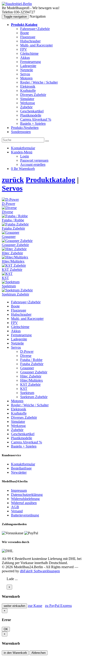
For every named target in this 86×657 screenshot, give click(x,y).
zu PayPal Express (58, 606)
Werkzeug (27, 103)
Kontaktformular (23, 464)
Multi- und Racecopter (36, 45)
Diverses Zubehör (33, 95)
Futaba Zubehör (31, 364)
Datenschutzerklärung (27, 495)
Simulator (27, 99)
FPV (23, 49)
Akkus (25, 58)
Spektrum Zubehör (33, 397)
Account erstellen (32, 164)
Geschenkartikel (32, 111)
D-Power (26, 351)
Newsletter (19, 472)
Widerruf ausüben (24, 503)
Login (24, 156)
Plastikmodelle (30, 115)
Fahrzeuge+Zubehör (35, 29)
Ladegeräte (28, 66)
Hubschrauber (30, 41)
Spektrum (27, 393)
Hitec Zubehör (30, 376)
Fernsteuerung (30, 62)
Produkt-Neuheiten (25, 128)
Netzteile (26, 70)
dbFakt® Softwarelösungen (40, 571)
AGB (15, 507)
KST (23, 389)
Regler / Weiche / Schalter (39, 82)
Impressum (19, 490)
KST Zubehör (30, 384)
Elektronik (27, 86)
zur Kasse (35, 606)
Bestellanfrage (21, 468)
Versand (17, 511)
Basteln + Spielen (33, 123)
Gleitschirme (29, 53)
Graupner (27, 368)
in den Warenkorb (15, 652)
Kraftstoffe (28, 90)
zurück (13, 180)
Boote (24, 33)
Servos (25, 74)
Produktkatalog (50, 180)
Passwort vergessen (34, 160)
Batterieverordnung (25, 515)
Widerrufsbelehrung (25, 499)
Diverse (25, 356)
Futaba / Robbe (31, 360)
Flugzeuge (27, 37)
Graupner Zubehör (33, 372)
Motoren (26, 78)
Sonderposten (21, 132)
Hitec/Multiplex (31, 380)
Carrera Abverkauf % (35, 119)
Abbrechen (38, 652)
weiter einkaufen (14, 606)
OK (6, 629)
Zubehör (26, 107)
